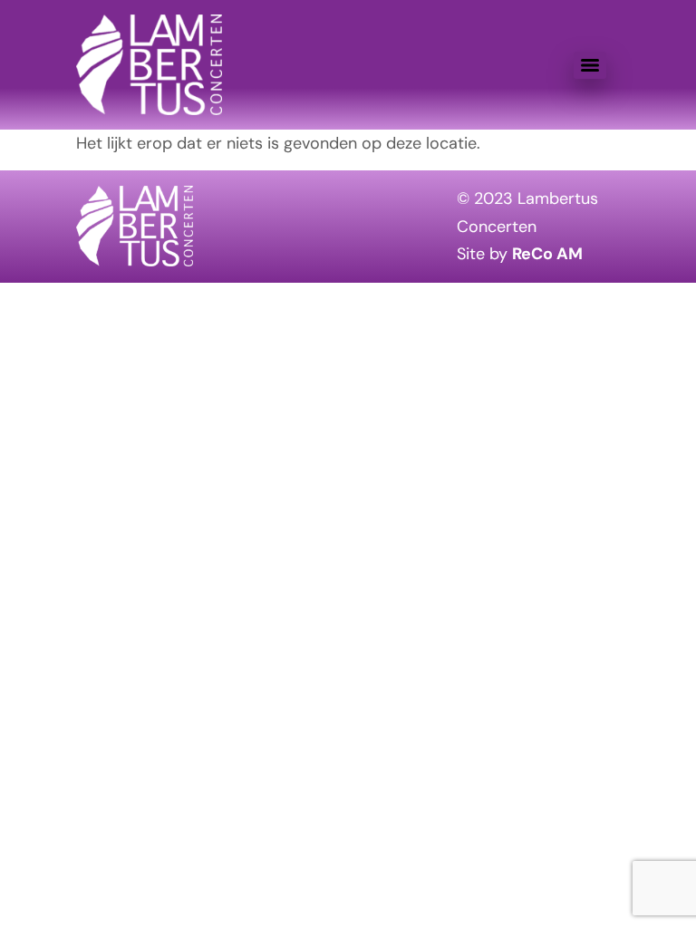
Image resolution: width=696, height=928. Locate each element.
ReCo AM (547, 254)
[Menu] (590, 65)
